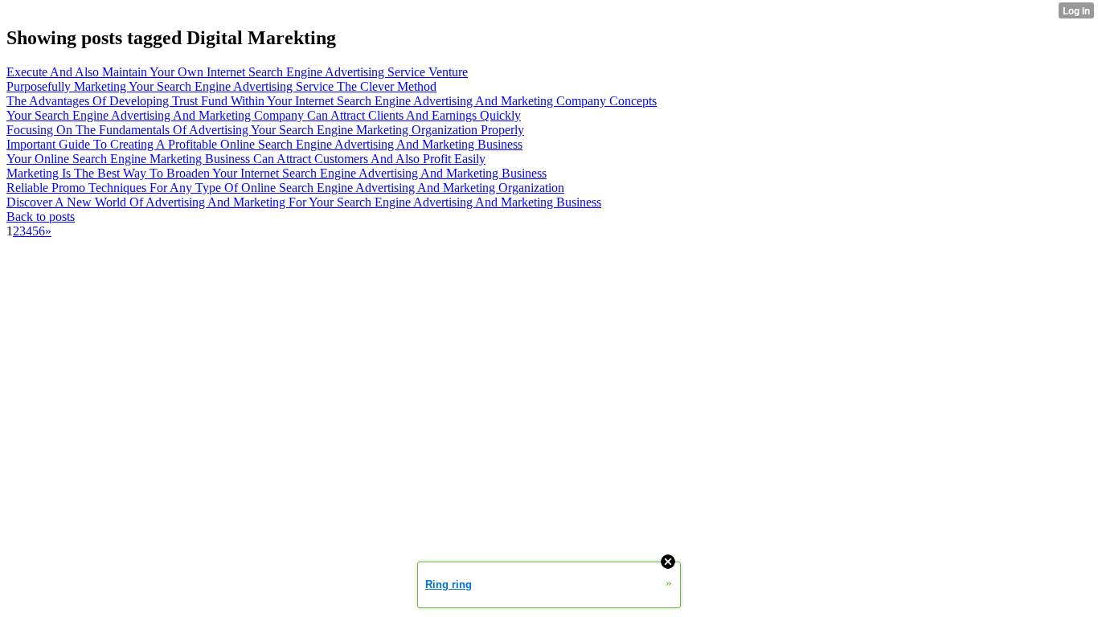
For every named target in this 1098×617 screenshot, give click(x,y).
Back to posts (40, 216)
